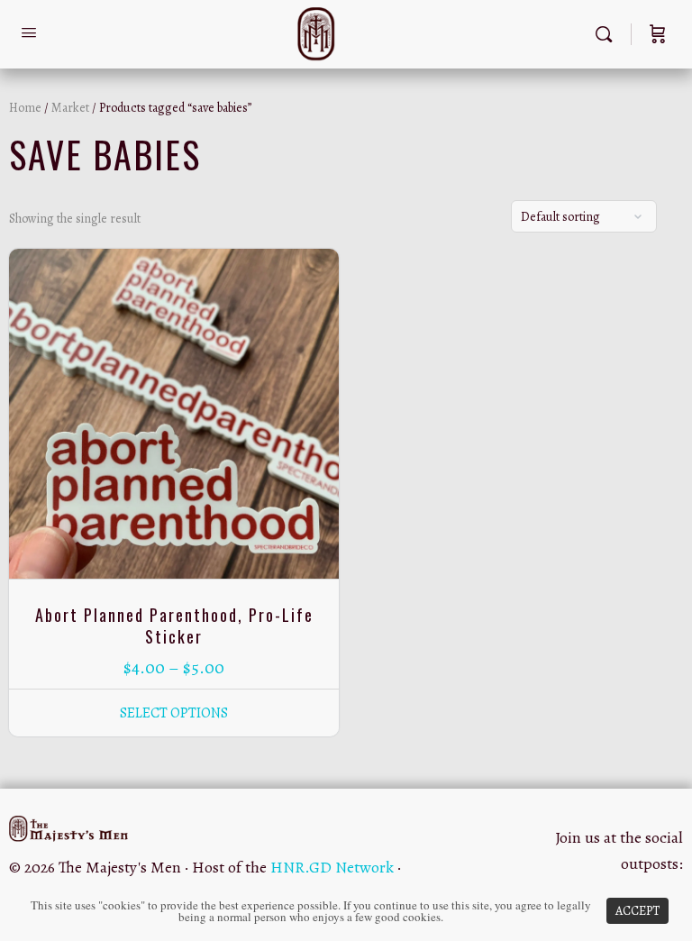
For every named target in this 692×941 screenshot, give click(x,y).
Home (25, 107)
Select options (174, 713)
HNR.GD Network (332, 867)
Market (70, 107)
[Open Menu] (29, 33)
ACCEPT (637, 910)
